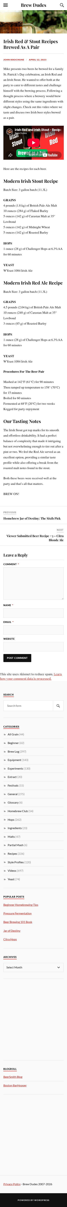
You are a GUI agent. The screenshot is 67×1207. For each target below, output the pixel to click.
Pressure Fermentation (17, 913)
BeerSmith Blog (12, 1076)
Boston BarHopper (15, 1085)
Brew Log (13, 751)
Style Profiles (16, 862)
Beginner (13, 743)
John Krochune (13, 59)
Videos (12, 870)
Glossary (13, 802)
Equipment (14, 760)
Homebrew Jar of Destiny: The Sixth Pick (32, 518)
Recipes (12, 853)
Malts (11, 836)
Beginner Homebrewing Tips (20, 904)
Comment (11, 564)
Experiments (15, 768)
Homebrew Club (18, 811)
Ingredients (15, 828)
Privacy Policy (12, 1184)
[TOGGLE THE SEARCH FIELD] (61, 5)
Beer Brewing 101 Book (17, 922)
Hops (11, 819)
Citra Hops (10, 939)
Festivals (13, 785)
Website (9, 638)
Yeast (11, 879)
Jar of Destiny (11, 930)
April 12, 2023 (37, 59)
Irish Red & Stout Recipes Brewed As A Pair (30, 44)
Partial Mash (15, 845)
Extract (12, 776)
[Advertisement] (33, 1018)
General (13, 794)
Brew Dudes (33, 5)
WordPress (41, 1200)
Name (8, 605)
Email (8, 622)
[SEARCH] (58, 706)
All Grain (13, 734)
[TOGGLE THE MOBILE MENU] (5, 5)
